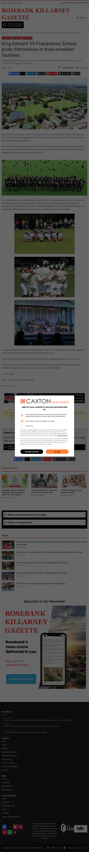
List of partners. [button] (62, 435)
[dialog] (44, 426)
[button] (44, 426)
